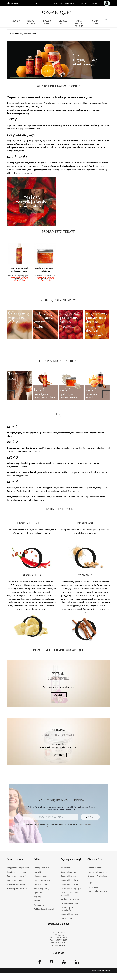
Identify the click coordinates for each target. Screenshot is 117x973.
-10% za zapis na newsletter (64, 3)
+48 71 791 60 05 (60, 940)
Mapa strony (39, 905)
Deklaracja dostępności (44, 909)
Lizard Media (105, 970)
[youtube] (64, 963)
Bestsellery (65, 867)
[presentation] (11, 394)
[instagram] (51, 963)
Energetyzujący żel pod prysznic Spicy (19, 269)
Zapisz (90, 817)
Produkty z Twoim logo (97, 872)
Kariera (37, 900)
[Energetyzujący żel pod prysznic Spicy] (19, 253)
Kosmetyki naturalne (69, 914)
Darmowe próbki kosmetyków (68, 908)
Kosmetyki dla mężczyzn (71, 888)
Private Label (92, 887)
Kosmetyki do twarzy (69, 872)
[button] (56, 414)
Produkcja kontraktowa (97, 891)
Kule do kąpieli (67, 918)
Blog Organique (14, 3)
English (90, 882)
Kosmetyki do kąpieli (69, 884)
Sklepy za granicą (41, 888)
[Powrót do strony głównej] (11, 34)
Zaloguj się (95, 3)
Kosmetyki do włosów (70, 880)
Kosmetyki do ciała (68, 876)
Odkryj (58, 694)
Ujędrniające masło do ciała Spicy (45, 269)
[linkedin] (77, 963)
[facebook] (39, 963)
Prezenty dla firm (94, 867)
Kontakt (84, 3)
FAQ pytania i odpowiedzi (18, 867)
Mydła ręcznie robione (70, 899)
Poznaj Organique (41, 867)
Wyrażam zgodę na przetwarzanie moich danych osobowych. (58, 825)
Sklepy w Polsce (40, 884)
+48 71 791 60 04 (60, 937)
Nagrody (37, 896)
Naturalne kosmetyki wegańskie (69, 893)
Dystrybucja (39, 892)
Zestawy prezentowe (69, 903)
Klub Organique (40, 876)
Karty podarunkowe (42, 880)
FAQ (36, 3)
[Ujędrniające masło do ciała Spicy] (45, 253)
